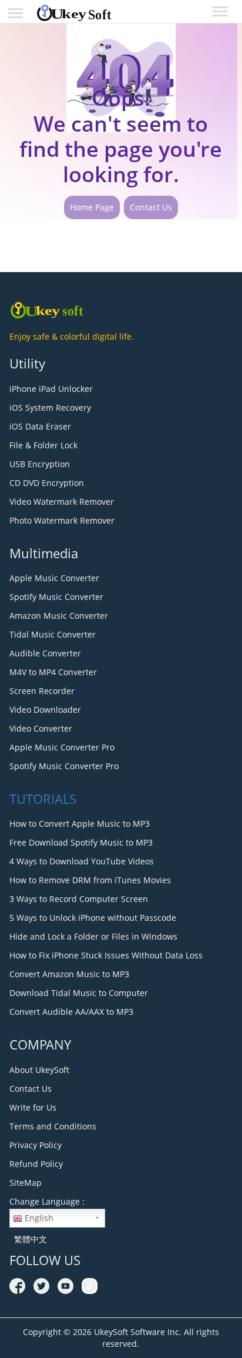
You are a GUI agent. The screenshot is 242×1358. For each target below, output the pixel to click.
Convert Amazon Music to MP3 (69, 974)
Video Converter (40, 728)
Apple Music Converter (54, 578)
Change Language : (47, 1201)
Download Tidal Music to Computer (78, 992)
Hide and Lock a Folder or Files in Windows (93, 936)
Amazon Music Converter (58, 615)
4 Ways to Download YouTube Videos (81, 861)
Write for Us (32, 1107)
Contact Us (151, 207)
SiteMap (25, 1182)
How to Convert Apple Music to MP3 (79, 823)
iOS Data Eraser (40, 426)
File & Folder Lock (43, 445)
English (37, 1217)
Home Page (92, 207)
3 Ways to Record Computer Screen (78, 898)
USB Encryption (39, 464)
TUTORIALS (42, 798)
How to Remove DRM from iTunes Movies (90, 880)
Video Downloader (45, 709)
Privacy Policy (35, 1145)
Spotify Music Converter (56, 596)
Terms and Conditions (52, 1126)
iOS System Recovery (50, 407)
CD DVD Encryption (46, 482)
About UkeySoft (39, 1069)
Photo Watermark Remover (62, 520)
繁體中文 (28, 1239)
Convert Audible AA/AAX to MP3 (71, 1011)
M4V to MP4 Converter (53, 672)
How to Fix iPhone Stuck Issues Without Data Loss (106, 955)
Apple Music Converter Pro (62, 747)
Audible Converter (45, 653)
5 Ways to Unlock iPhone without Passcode (92, 917)
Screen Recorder (42, 690)
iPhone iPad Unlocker (51, 388)
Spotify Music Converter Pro (64, 766)
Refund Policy (36, 1163)
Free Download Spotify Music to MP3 (81, 842)
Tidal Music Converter (52, 634)
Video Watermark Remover (61, 501)
